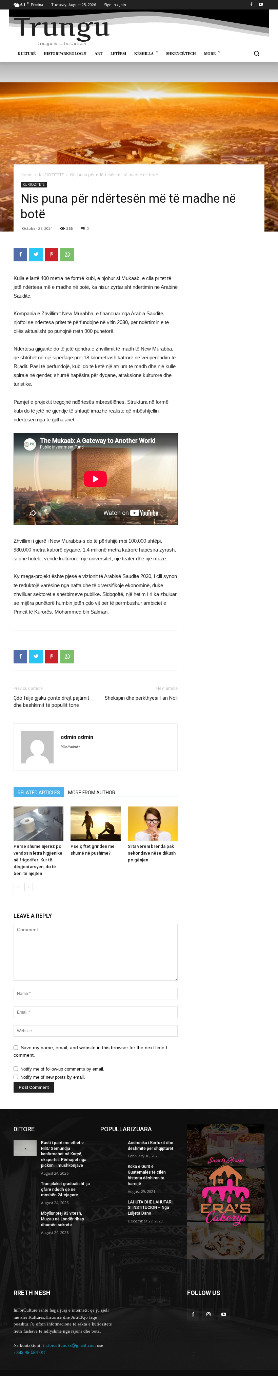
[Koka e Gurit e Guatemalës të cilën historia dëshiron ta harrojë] (111, 1172)
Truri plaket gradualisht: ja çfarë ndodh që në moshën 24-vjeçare (65, 1189)
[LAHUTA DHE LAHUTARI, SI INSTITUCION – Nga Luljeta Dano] (111, 1207)
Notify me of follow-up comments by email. (62, 1069)
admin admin (77, 736)
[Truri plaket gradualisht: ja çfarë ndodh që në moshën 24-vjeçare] (25, 1189)
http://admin (70, 746)
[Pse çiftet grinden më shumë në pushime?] (95, 823)
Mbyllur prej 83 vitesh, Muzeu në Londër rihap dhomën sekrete (62, 1219)
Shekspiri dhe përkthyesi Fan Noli (141, 698)
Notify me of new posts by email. (52, 1077)
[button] (256, 54)
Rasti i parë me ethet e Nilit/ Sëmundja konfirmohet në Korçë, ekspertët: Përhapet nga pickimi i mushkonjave (63, 1154)
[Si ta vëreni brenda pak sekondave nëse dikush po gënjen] (153, 823)
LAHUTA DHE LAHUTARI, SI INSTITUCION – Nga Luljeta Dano (151, 1208)
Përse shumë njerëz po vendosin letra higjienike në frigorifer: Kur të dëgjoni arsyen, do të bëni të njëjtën (38, 860)
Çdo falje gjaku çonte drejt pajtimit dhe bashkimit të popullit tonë (51, 701)
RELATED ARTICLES (39, 792)
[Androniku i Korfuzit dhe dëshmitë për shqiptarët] (111, 1148)
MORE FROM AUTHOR (91, 792)
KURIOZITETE (51, 175)
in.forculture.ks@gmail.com (69, 1345)
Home (27, 175)
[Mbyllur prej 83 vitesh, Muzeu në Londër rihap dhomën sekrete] (25, 1219)
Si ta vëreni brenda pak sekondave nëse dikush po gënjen (152, 853)
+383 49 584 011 (30, 1353)
